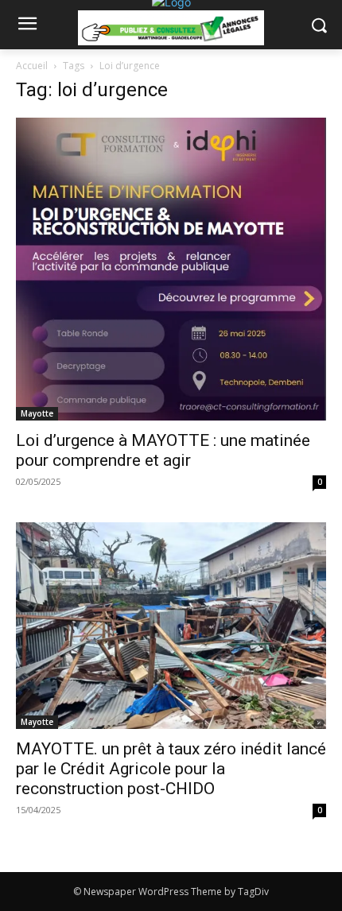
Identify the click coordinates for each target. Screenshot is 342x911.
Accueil (32, 65)
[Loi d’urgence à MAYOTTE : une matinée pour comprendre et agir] (171, 269)
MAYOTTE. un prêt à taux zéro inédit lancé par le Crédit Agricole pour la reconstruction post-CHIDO (171, 768)
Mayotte (37, 413)
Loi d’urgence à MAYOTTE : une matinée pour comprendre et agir (163, 450)
